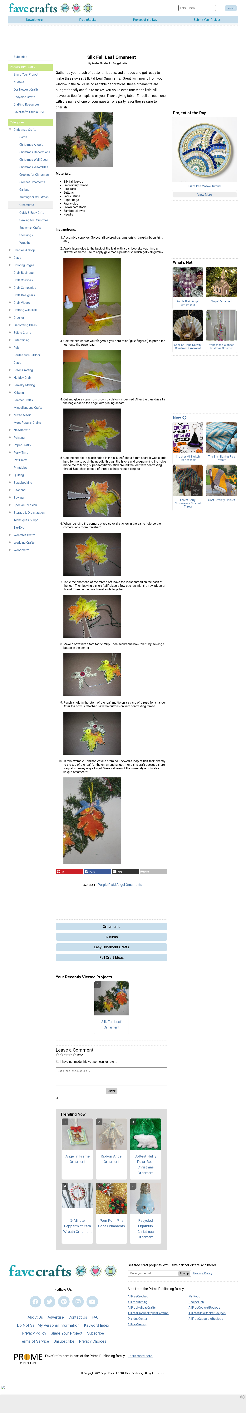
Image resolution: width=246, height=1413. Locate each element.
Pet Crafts (20, 460)
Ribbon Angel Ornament (111, 1159)
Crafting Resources (27, 104)
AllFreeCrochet (138, 1296)
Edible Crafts (22, 333)
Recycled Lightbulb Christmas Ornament (145, 1228)
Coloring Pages (24, 265)
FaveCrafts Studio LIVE (29, 112)
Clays (17, 258)
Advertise (55, 1317)
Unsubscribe (64, 1341)
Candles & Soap (24, 250)
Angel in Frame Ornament (77, 1159)
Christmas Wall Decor (33, 159)
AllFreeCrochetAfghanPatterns (148, 1313)
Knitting (19, 392)
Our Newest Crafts (26, 89)
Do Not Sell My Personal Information (48, 1325)
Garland (24, 189)
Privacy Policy (34, 1333)
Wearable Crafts (24, 535)
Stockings (26, 235)
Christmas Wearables (33, 167)
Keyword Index (96, 1325)
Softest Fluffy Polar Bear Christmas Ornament (145, 1164)
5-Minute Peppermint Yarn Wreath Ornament (77, 1226)
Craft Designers (24, 295)
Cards (23, 137)
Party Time (21, 452)
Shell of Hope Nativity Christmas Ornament (187, 347)
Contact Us (77, 1317)
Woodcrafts (21, 550)
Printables (20, 467)
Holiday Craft (22, 377)
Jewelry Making (24, 385)
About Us (35, 1317)
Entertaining (21, 340)
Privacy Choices (92, 1341)
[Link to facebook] (35, 1301)
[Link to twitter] (49, 1301)
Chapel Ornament (221, 301)
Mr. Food (194, 1296)
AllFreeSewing (137, 1324)
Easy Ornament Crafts (111, 947)
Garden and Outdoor (27, 355)
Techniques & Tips (26, 520)
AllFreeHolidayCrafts (142, 1307)
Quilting (19, 475)
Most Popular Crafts (27, 422)
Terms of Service (34, 1341)
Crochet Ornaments (32, 182)
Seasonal (20, 490)
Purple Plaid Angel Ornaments (120, 885)
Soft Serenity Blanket (221, 500)
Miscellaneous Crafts (28, 407)
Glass (17, 362)
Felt (16, 348)
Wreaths (25, 243)
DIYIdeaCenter (137, 1319)
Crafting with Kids (25, 310)
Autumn (111, 937)
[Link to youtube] (92, 1301)
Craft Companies (25, 288)
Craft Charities (23, 280)
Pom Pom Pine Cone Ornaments (111, 1223)
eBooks (19, 82)
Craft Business (24, 273)
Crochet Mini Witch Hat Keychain (188, 458)
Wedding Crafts (24, 542)
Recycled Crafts (24, 97)
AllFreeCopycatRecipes (204, 1307)
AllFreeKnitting (137, 1302)
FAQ (95, 1317)
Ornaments (26, 205)
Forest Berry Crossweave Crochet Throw (188, 503)
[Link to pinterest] (64, 1301)
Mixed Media (22, 415)
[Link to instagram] (78, 1301)
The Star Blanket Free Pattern (221, 458)
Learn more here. (140, 1356)
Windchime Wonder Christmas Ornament (221, 347)
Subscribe (20, 57)
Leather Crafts (23, 400)
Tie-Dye (19, 527)
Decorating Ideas (25, 325)
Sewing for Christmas (33, 220)
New (177, 417)
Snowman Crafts (30, 228)
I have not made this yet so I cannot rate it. (88, 1061)
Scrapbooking (23, 482)
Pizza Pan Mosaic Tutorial (205, 186)
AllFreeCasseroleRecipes (206, 1319)
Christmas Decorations (34, 152)
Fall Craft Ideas (111, 957)
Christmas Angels (31, 144)
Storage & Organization (29, 512)
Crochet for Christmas (34, 174)
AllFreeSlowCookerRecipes (207, 1313)
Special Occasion (25, 505)
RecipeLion (196, 1302)
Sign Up (184, 1273)
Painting (19, 437)
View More (204, 194)
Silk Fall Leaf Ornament (111, 1024)
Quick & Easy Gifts (31, 213)
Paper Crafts (22, 445)
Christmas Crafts (25, 129)
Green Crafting (23, 370)
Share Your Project (26, 74)
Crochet (19, 318)
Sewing (19, 497)
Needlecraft (22, 430)
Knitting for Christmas (34, 197)
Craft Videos (22, 303)
